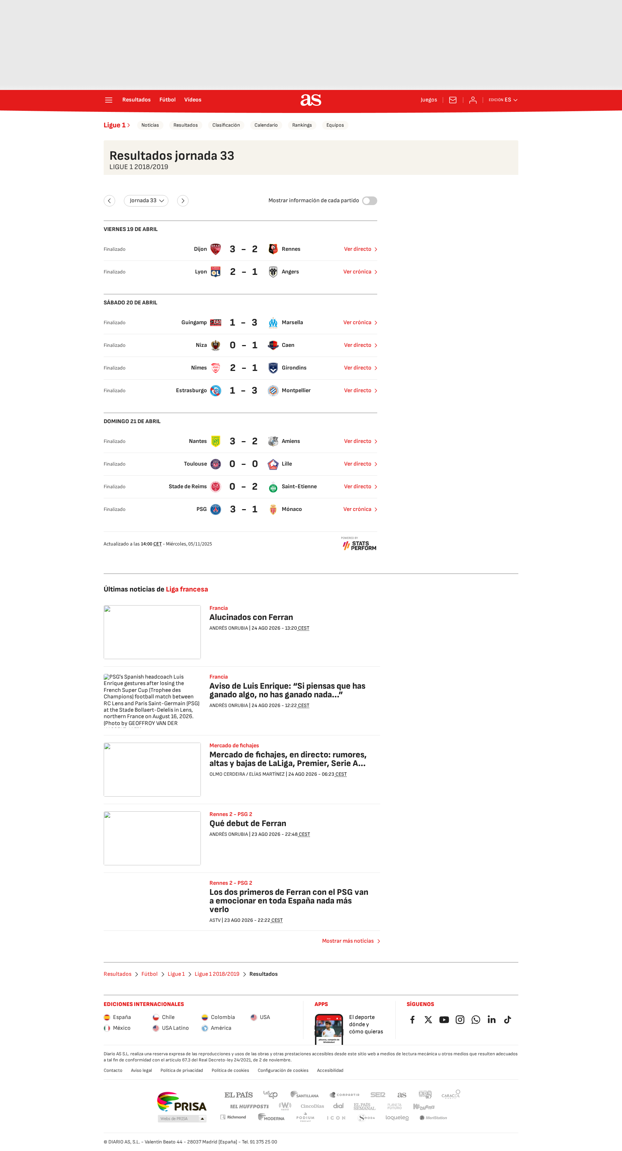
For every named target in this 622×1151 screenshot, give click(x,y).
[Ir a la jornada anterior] (109, 201)
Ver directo (357, 249)
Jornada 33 (143, 200)
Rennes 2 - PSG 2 (230, 814)
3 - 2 (245, 249)
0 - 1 (244, 345)
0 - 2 (244, 487)
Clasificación (226, 125)
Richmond (233, 1117)
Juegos (429, 100)
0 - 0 (244, 464)
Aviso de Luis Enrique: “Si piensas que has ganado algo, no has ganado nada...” (287, 690)
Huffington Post (249, 1106)
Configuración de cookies (283, 1070)
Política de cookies (230, 1070)
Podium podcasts (305, 1118)
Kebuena (423, 1106)
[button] (182, 1119)
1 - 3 (244, 322)
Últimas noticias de (156, 589)
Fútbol (167, 100)
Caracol (451, 1094)
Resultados (136, 100)
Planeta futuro (394, 1106)
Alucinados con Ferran (251, 617)
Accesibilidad (330, 1070)
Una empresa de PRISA (182, 1102)
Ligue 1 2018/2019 (217, 974)
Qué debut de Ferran (247, 823)
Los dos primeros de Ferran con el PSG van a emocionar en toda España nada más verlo (288, 901)
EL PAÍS (238, 1094)
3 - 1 (244, 509)
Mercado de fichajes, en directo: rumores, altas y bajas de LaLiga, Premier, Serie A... (288, 759)
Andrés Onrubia (228, 628)
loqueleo (397, 1118)
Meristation (433, 1118)
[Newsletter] (453, 100)
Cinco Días (312, 1106)
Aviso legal (141, 1070)
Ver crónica (357, 271)
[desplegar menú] (109, 100)
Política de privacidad (182, 1070)
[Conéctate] (473, 100)
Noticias (150, 125)
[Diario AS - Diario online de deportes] (311, 100)
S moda (366, 1118)
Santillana (304, 1094)
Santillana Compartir (344, 1094)
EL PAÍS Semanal (364, 1106)
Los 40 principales (270, 1094)
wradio (285, 1106)
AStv (215, 920)
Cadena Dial (339, 1106)
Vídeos (193, 100)
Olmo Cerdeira (227, 774)
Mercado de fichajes (234, 746)
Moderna (271, 1118)
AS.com (402, 1094)
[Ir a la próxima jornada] (183, 201)
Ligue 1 (115, 125)
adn (425, 1094)
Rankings (302, 125)
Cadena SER (378, 1094)
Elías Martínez (267, 774)
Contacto (113, 1070)
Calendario (266, 125)
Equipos (335, 125)
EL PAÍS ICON (335, 1118)
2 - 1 (244, 272)
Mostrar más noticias (348, 941)
